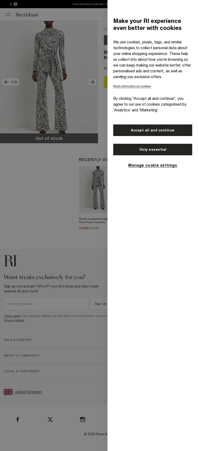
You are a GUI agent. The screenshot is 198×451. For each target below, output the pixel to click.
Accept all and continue (153, 130)
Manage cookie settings (152, 165)
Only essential (152, 149)
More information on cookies (132, 86)
